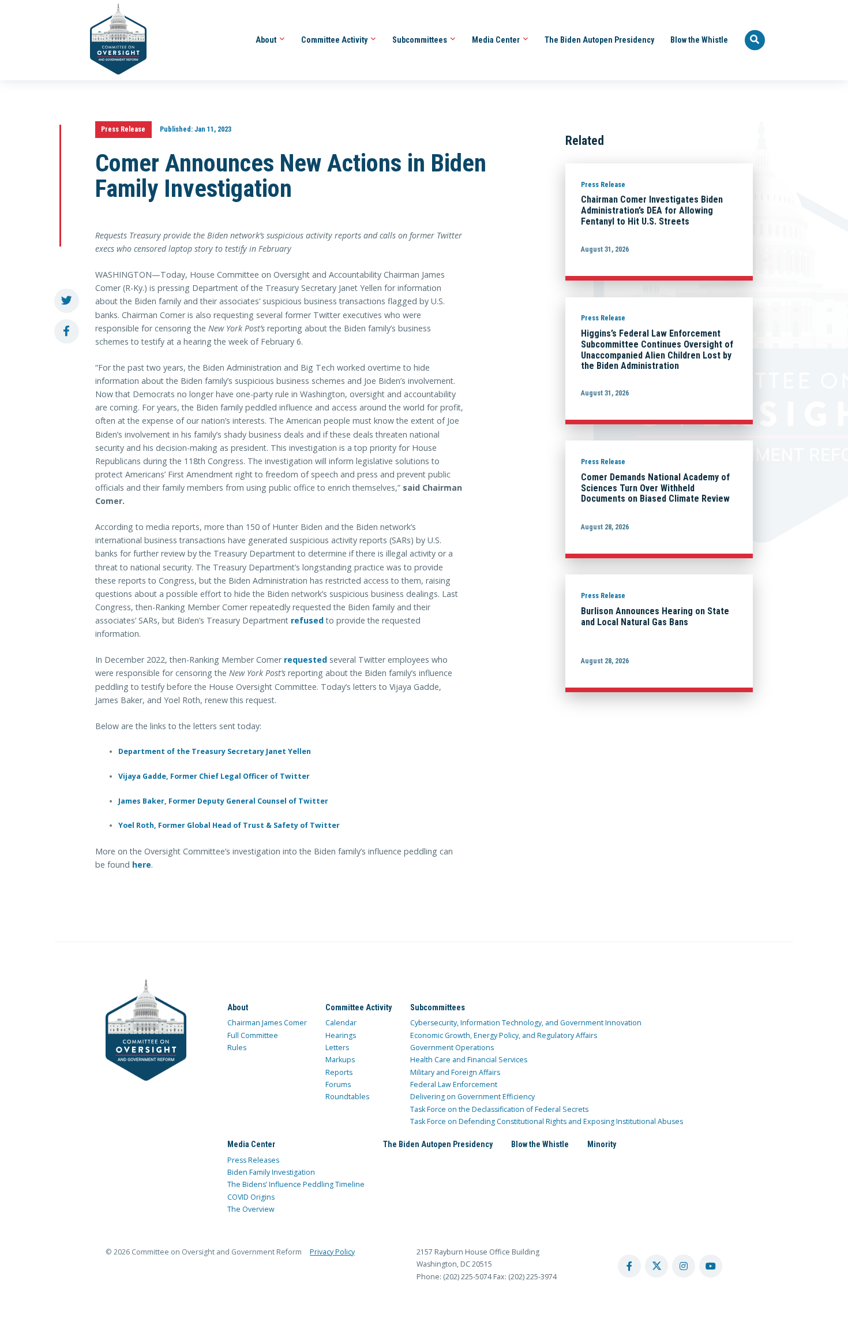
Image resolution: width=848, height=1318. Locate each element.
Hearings (340, 1035)
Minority (601, 1144)
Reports (338, 1072)
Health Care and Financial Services (468, 1060)
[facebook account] (629, 1266)
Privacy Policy (332, 1252)
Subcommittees (420, 39)
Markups (340, 1060)
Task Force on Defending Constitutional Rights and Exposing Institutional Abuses (546, 1121)
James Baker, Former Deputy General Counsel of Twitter (223, 801)
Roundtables (347, 1097)
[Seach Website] (755, 40)
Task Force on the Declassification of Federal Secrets (499, 1109)
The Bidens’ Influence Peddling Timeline (296, 1184)
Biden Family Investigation (271, 1172)
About (267, 39)
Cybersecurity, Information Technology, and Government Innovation (525, 1023)
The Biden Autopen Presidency (599, 39)
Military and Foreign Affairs (455, 1072)
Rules (236, 1047)
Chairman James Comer (267, 1023)
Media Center (496, 39)
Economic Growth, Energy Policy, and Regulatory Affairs (503, 1035)
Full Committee (252, 1035)
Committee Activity (335, 39)
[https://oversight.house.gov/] (112, 40)
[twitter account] (656, 1266)
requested (305, 659)
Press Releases (253, 1160)
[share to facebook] (66, 331)
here (141, 864)
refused (307, 620)
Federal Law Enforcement (453, 1084)
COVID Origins (251, 1197)
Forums (338, 1084)
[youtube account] (710, 1266)
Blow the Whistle (699, 39)
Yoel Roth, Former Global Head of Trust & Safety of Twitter (229, 825)
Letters (337, 1047)
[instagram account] (683, 1266)
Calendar (341, 1023)
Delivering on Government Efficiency (472, 1097)
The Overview (251, 1209)
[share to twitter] (66, 301)
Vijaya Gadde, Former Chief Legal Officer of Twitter (214, 776)
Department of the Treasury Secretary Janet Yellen (214, 751)
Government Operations (452, 1047)
